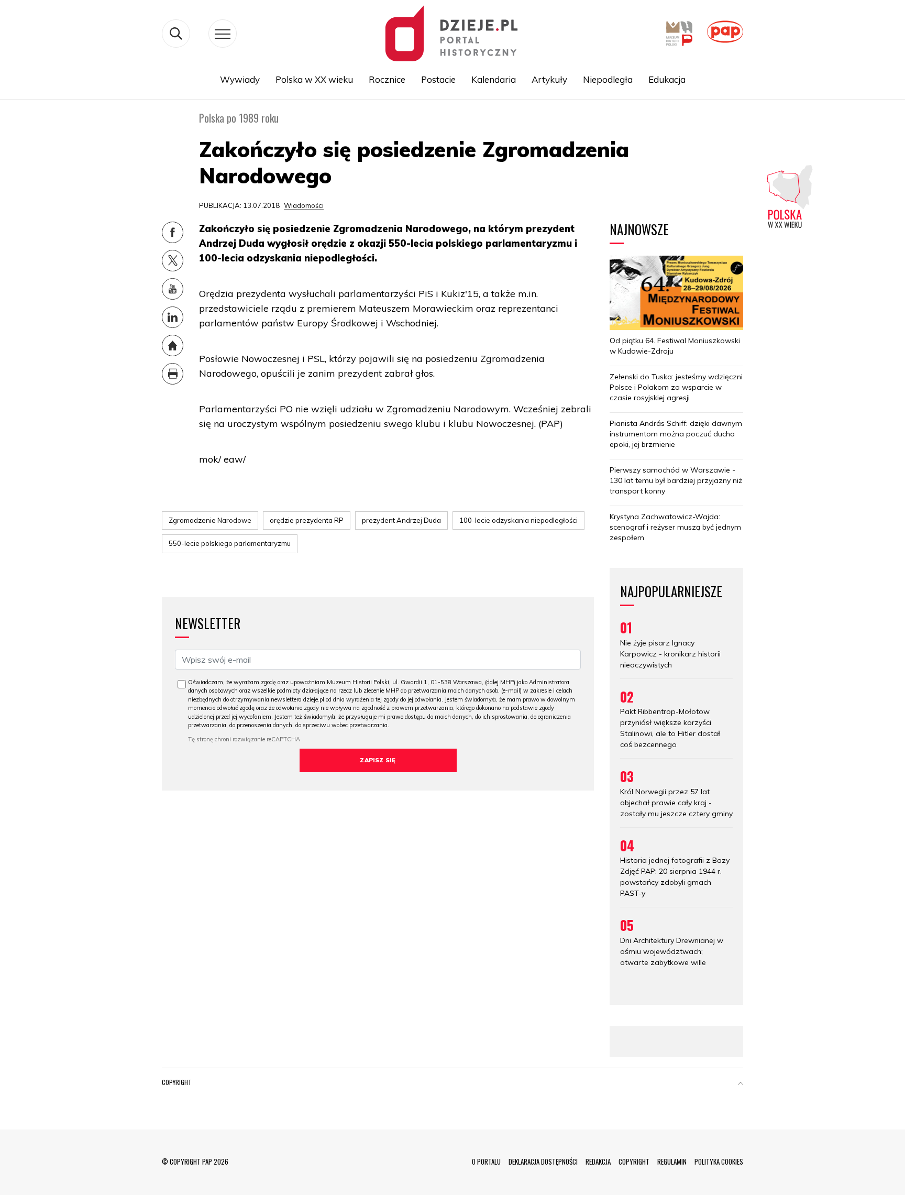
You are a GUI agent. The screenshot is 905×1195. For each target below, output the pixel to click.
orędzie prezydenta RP (307, 520)
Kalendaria (493, 79)
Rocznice (387, 79)
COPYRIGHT (634, 1161)
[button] (740, 1084)
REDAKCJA (598, 1161)
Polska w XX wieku (314, 79)
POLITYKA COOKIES (718, 1161)
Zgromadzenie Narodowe (210, 520)
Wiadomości (304, 205)
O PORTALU (486, 1161)
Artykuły (549, 79)
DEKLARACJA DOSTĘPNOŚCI (543, 1161)
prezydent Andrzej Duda (401, 520)
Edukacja (667, 79)
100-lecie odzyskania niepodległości (518, 520)
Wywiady (240, 79)
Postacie (438, 79)
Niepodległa (608, 79)
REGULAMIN (672, 1161)
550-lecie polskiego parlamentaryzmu (230, 543)
